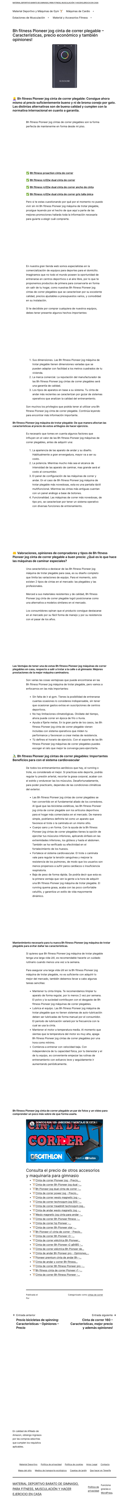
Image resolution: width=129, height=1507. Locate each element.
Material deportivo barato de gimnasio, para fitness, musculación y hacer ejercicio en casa (55, 3)
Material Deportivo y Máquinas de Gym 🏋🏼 (38, 11)
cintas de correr (95, 1294)
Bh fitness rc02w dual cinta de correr (52, 180)
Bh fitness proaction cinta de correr (51, 173)
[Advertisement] (64, 150)
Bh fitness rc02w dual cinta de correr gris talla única (61, 194)
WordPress (106, 1492)
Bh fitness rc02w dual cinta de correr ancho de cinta (62, 187)
